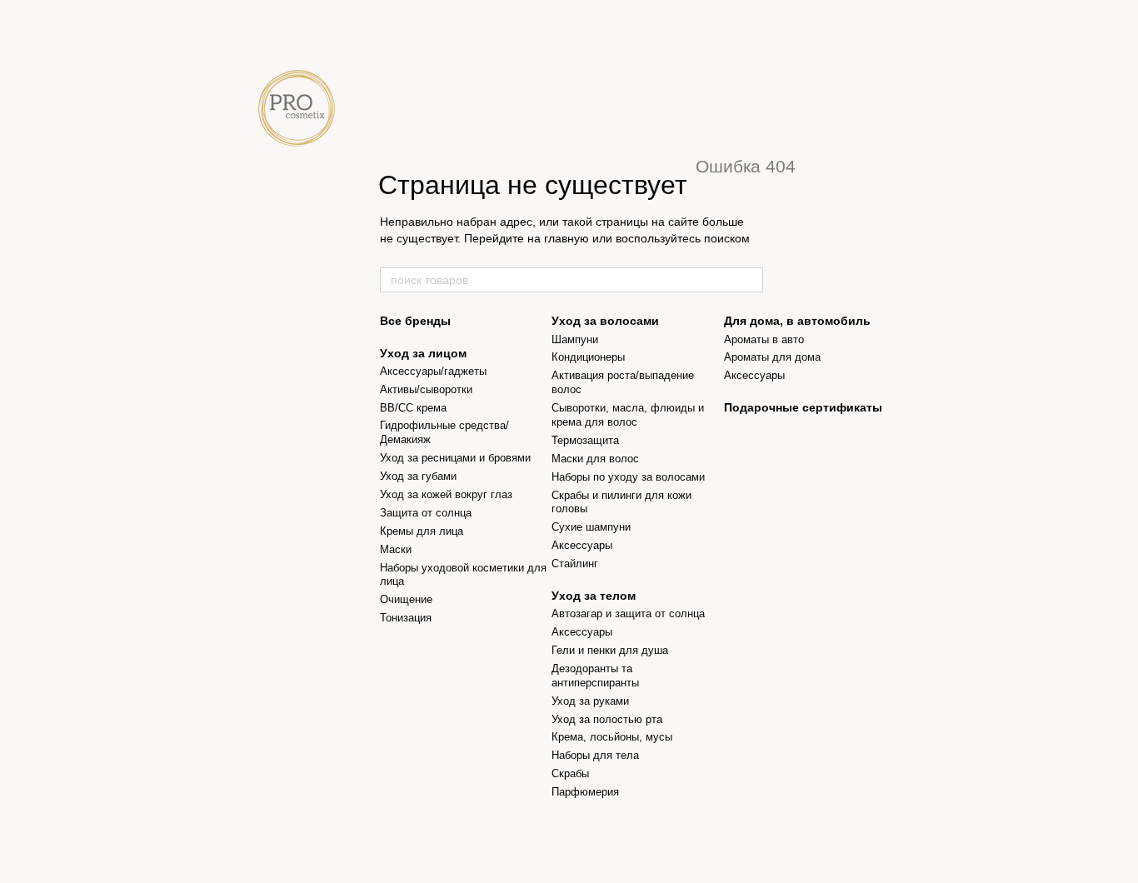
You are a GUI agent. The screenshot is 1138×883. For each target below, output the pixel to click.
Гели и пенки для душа (610, 650)
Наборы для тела (595, 755)
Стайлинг (575, 563)
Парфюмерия (585, 792)
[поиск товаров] (749, 279)
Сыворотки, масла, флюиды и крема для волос (628, 415)
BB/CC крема (413, 408)
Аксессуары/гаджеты (433, 371)
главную (566, 238)
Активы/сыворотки (426, 389)
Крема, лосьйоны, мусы (612, 737)
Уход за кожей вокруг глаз (446, 494)
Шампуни (575, 339)
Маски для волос (595, 458)
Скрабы (570, 773)
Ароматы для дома (772, 357)
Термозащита (585, 440)
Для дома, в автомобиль (797, 320)
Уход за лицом (423, 353)
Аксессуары (582, 545)
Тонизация (406, 617)
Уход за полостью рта (607, 719)
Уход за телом (594, 595)
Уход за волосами (605, 320)
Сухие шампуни (591, 527)
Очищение (406, 599)
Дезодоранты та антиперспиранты (595, 675)
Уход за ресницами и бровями (455, 457)
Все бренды (415, 320)
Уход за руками (590, 701)
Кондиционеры (588, 357)
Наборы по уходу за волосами (628, 477)
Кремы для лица (421, 531)
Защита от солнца (426, 512)
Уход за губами (418, 476)
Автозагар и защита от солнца (628, 613)
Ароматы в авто (764, 339)
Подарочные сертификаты (803, 407)
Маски (396, 549)
